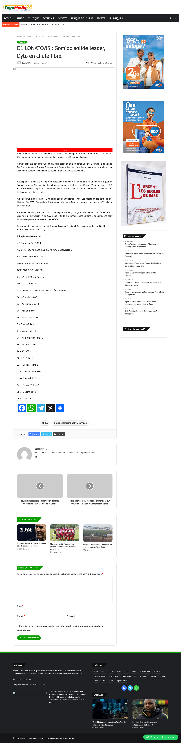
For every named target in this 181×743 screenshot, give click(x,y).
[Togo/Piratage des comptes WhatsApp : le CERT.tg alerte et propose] (110, 709)
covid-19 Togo (99, 676)
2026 (126, 672)
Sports (101, 18)
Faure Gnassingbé (129, 676)
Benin (134, 672)
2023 (45, 423)
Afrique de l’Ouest (82, 18)
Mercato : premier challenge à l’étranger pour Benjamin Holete (51, 24)
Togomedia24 (121, 681)
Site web (71, 616)
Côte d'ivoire (113, 676)
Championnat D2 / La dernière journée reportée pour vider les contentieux (63, 546)
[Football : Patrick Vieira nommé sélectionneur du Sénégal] (150, 709)
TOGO (111, 681)
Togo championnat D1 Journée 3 (71, 423)
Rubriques (116, 18)
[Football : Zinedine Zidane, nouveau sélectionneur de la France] (31, 532)
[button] (160, 737)
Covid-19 (157, 672)
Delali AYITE (26, 63)
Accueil (8, 18)
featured (143, 676)
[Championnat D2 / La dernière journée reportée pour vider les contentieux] (64, 532)
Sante (20, 18)
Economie (48, 18)
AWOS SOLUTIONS (66, 738)
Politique (33, 18)
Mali (103, 681)
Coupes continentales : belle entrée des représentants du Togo (97, 545)
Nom (20, 606)
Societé (62, 18)
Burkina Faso (145, 672)
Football (30, 37)
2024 (111, 672)
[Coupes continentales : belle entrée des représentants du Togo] (97, 533)
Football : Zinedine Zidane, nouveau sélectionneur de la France (31, 544)
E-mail (21, 616)
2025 (119, 672)
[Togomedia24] (17, 7)
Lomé (96, 681)
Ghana (162, 676)
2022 (96, 672)
